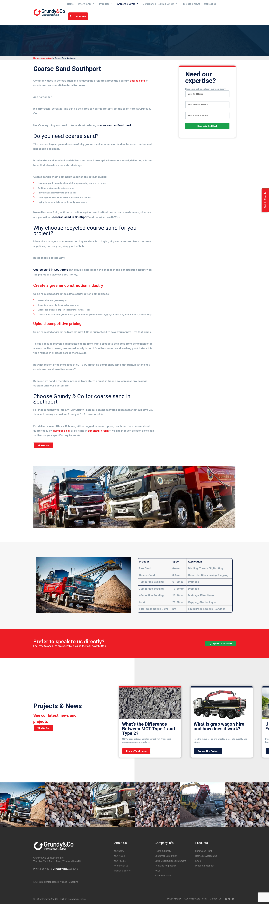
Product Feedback (204, 865)
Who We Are (85, 3)
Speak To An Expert (222, 643)
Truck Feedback (163, 875)
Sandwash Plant (203, 851)
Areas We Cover (126, 3)
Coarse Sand (46, 58)
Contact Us (210, 3)
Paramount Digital (77, 899)
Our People (120, 860)
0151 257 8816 (43, 868)
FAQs (157, 870)
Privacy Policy (174, 898)
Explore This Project (136, 751)
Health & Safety (122, 870)
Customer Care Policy (166, 856)
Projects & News (191, 3)
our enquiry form (98, 430)
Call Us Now (80, 16)
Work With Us (121, 865)
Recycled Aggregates (166, 865)
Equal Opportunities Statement (170, 860)
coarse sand (137, 80)
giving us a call (61, 430)
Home (70, 3)
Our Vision (119, 856)
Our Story (119, 851)
